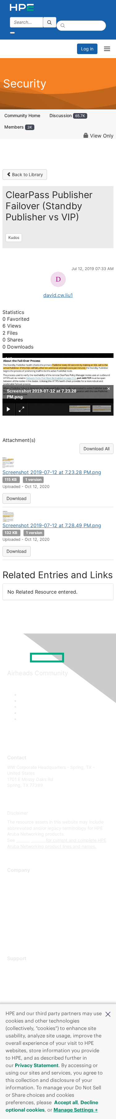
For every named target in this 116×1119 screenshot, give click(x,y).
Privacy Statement (36, 1065)
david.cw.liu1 (58, 295)
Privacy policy (21, 916)
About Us (16, 879)
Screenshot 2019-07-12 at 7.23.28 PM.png (51, 472)
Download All (97, 448)
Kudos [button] (13, 237)
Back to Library (27, 174)
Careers (15, 888)
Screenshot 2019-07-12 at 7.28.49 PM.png (51, 525)
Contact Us (18, 898)
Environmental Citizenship (33, 906)
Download (16, 498)
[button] (107, 1013)
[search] (50, 22)
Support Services (24, 967)
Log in (87, 48)
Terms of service (24, 925)
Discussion (67, 115)
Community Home (22, 115)
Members (18, 126)
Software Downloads (28, 995)
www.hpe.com (30, 840)
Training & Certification (30, 986)
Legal (12, 934)
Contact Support (24, 977)
